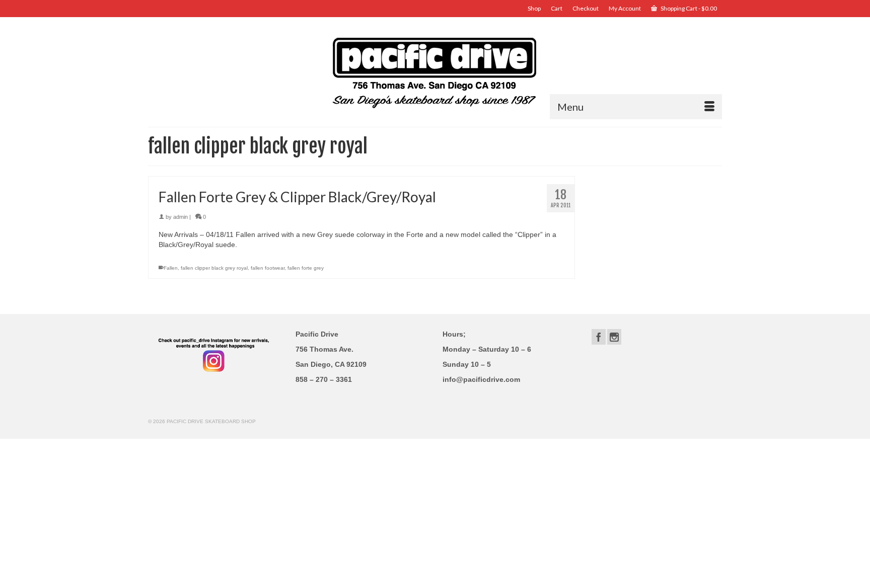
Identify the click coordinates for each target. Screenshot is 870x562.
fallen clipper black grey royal (214, 268)
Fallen (171, 268)
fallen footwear (267, 268)
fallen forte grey (305, 268)
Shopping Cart (688, 8)
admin (180, 217)
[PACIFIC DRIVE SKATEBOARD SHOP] (435, 72)
